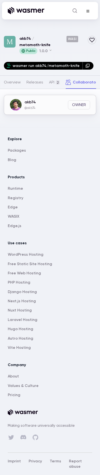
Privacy (35, 461)
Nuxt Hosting (20, 310)
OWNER (79, 104)
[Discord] (23, 437)
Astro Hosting (20, 338)
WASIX (13, 216)
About (13, 376)
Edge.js (14, 225)
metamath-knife (34, 44)
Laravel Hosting (22, 319)
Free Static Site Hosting (30, 264)
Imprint (14, 461)
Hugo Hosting (20, 329)
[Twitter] (11, 437)
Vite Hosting (19, 347)
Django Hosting (22, 291)
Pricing (14, 395)
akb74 (25, 38)
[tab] (12, 82)
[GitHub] (35, 437)
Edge (13, 207)
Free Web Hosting (24, 273)
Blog (12, 159)
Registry (15, 198)
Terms (55, 461)
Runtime (15, 188)
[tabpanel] (50, 109)
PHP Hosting (19, 282)
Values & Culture (23, 385)
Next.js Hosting (22, 301)
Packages (17, 150)
